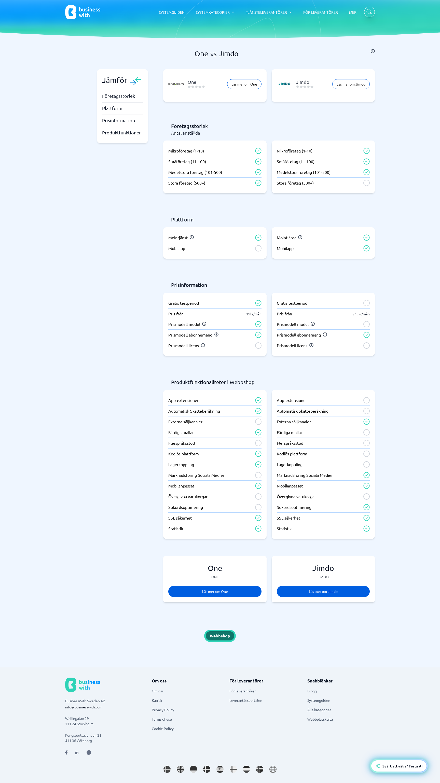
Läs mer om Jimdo (351, 84)
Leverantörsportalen (245, 700)
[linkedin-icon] (77, 752)
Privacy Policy (163, 709)
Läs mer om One (244, 84)
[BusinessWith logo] (82, 12)
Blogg (312, 691)
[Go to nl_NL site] (246, 769)
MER (352, 12)
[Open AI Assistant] (89, 752)
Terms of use (162, 719)
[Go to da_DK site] (206, 769)
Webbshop (220, 635)
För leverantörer (242, 691)
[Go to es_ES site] (220, 769)
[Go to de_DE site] (193, 769)
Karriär (157, 700)
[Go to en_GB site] (180, 769)
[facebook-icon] (66, 752)
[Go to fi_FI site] (233, 769)
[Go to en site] (273, 769)
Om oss (157, 691)
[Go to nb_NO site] (259, 769)
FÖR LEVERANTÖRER (320, 12)
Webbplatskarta (320, 719)
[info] (373, 51)
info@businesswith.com (83, 706)
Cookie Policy (163, 728)
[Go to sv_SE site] (167, 769)
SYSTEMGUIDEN (172, 12)
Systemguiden (318, 700)
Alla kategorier (319, 709)
